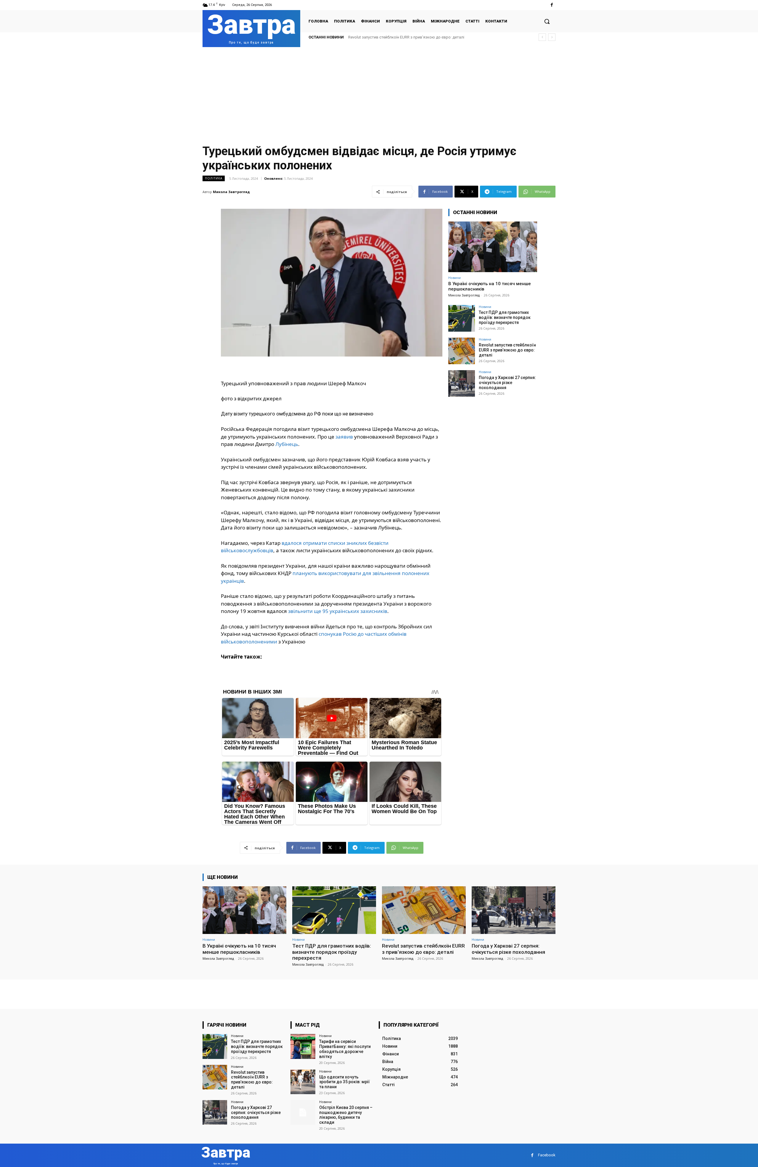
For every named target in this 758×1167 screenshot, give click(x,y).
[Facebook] (551, 5)
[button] (546, 21)
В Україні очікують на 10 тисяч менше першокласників (239, 949)
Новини (454, 277)
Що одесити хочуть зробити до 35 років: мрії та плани (344, 1082)
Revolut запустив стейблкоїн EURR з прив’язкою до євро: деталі (507, 350)
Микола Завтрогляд (231, 192)
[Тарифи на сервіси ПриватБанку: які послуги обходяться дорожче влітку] (302, 1046)
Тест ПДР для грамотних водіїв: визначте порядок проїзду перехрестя (505, 317)
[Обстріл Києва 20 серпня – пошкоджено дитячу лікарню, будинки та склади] (302, 1112)
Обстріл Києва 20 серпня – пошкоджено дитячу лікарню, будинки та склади (345, 1115)
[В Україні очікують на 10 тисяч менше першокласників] (492, 246)
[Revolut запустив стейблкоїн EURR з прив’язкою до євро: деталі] (461, 351)
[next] (551, 37)
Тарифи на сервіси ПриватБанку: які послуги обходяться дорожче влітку (345, 1049)
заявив (344, 436)
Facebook (546, 1155)
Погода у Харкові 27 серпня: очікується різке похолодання (402, 37)
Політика (213, 178)
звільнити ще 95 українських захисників (337, 611)
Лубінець (286, 444)
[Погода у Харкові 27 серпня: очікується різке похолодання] (461, 383)
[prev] (542, 37)
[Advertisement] (379, 91)
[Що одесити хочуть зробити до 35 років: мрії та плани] (302, 1082)
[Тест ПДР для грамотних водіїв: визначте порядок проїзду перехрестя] (461, 318)
